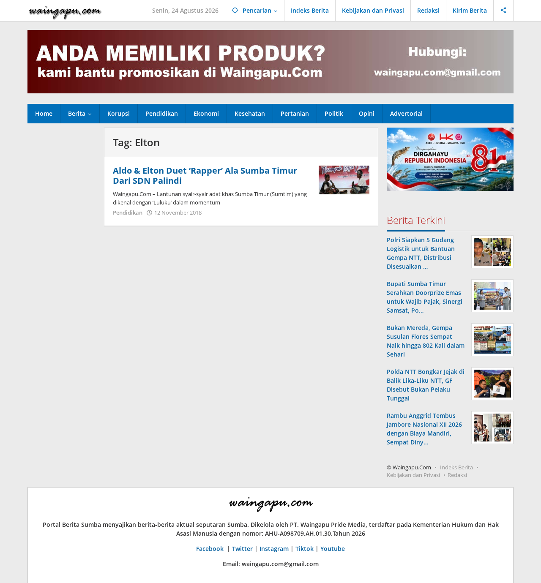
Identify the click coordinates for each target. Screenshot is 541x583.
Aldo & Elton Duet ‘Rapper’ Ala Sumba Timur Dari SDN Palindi (205, 175)
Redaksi (457, 475)
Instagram (274, 549)
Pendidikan (127, 212)
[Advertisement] (61, 254)
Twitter (242, 549)
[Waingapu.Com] (65, 10)
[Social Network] (504, 10)
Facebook (210, 549)
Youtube (332, 549)
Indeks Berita (456, 467)
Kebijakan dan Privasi (413, 475)
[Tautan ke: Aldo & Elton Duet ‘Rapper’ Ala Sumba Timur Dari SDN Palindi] (344, 179)
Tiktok (304, 549)
